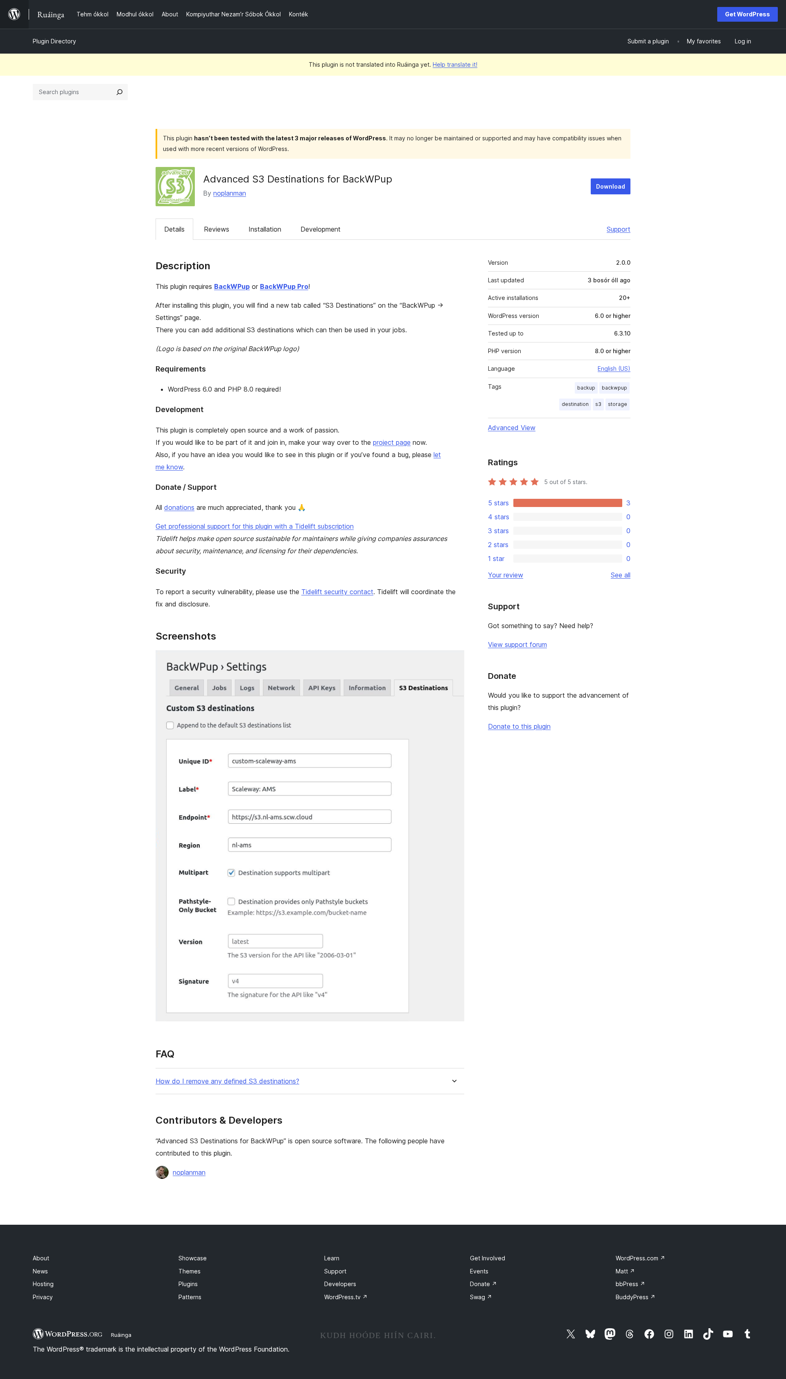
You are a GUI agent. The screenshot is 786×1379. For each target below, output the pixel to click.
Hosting (43, 1283)
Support (618, 229)
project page (392, 442)
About (41, 1258)
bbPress (630, 1283)
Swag (481, 1296)
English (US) (614, 368)
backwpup (614, 388)
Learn (331, 1258)
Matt (625, 1271)
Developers (340, 1283)
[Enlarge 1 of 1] (453, 661)
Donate (483, 1283)
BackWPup (232, 286)
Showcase (192, 1258)
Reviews (216, 229)
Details (174, 229)
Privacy (43, 1296)
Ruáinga (121, 1335)
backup (586, 388)
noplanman (229, 193)
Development (320, 229)
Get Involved (487, 1258)
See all (620, 575)
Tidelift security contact (337, 592)
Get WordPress (747, 14)
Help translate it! (455, 64)
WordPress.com (640, 1258)
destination (575, 404)
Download (610, 186)
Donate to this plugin (519, 726)
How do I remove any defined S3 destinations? (227, 1081)
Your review (505, 575)
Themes (189, 1271)
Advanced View (511, 428)
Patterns (189, 1296)
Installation (264, 229)
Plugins (188, 1283)
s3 (598, 404)
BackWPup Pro (284, 286)
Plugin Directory (54, 41)
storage (617, 404)
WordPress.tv (346, 1296)
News (40, 1271)
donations (179, 507)
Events (479, 1271)
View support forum (517, 644)
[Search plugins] (119, 92)
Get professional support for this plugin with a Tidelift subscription (255, 526)
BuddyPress (635, 1296)
